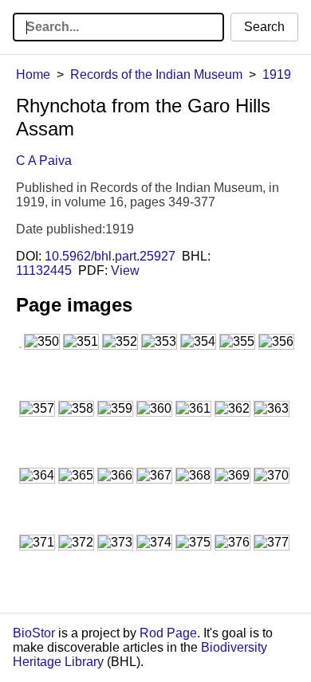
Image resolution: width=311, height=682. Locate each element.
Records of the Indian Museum (156, 74)
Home (33, 74)
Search (264, 26)
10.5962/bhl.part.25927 (110, 256)
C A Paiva (44, 160)
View (125, 270)
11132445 (44, 270)
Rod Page (168, 633)
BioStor (34, 633)
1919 (276, 74)
